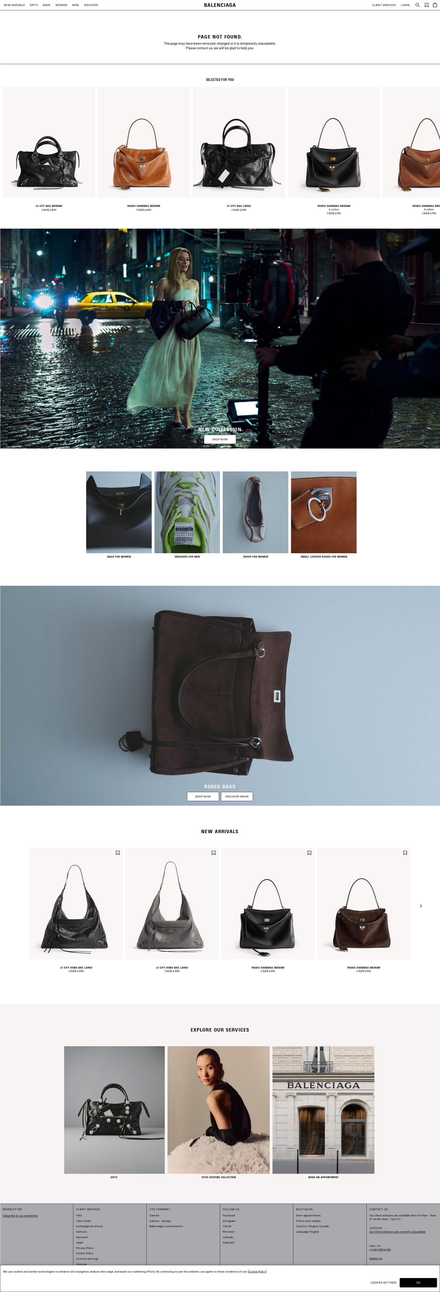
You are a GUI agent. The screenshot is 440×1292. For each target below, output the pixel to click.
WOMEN (61, 5)
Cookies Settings (87, 1258)
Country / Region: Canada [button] (312, 1226)
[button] (421, 906)
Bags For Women (119, 556)
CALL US (380, 1247)
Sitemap (81, 1264)
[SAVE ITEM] (118, 852)
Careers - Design (160, 1221)
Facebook (229, 1215)
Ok (418, 1282)
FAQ (79, 1215)
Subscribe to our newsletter (20, 1215)
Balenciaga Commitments (166, 1226)
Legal (79, 1242)
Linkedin (228, 1237)
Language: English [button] (307, 1231)
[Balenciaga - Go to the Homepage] (220, 5)
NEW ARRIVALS (14, 5)
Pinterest (229, 1231)
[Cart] (435, 5)
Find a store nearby (308, 1221)
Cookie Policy (85, 1253)
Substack (229, 1242)
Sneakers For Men (187, 556)
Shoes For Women (255, 556)
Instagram (229, 1221)
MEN (75, 5)
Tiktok (227, 1226)
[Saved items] (427, 5)
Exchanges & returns (89, 1226)
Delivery (81, 1231)
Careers (154, 1215)
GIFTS (34, 5)
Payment (82, 1237)
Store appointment (308, 1215)
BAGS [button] (46, 5)
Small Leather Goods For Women (324, 556)
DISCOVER (91, 5)
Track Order (83, 1221)
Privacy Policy (85, 1248)
